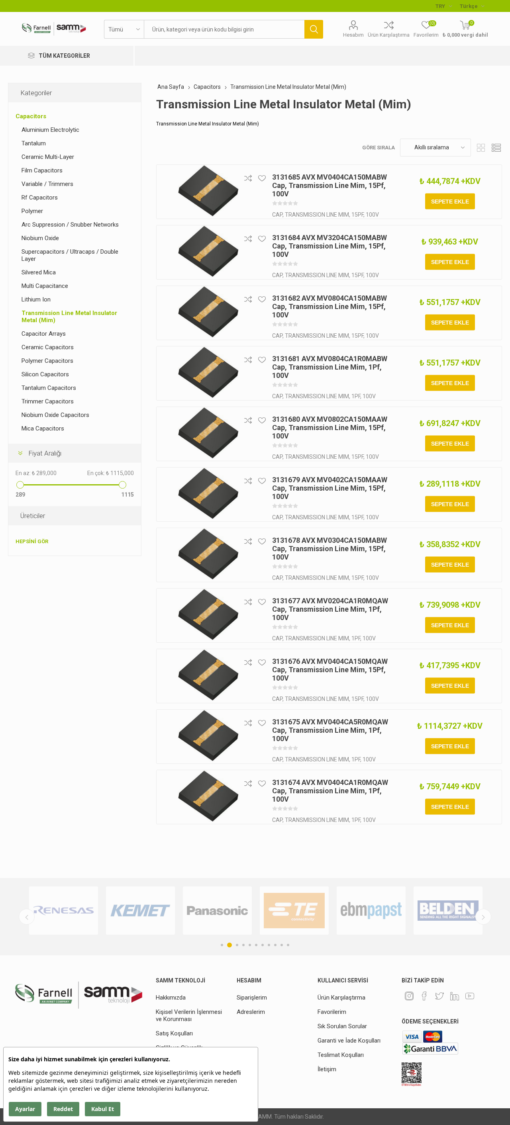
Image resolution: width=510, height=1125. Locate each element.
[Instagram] (409, 996)
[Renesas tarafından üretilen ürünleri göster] (63, 910)
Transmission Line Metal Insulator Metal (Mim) (69, 316)
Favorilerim (332, 1011)
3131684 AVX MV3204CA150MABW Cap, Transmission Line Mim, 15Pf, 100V (329, 245)
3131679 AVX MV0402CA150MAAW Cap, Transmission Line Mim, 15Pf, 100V (329, 488)
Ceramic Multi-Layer (48, 156)
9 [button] (275, 945)
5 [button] (250, 945)
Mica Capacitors (43, 428)
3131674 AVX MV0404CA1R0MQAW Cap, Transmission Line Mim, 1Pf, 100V (330, 790)
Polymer (32, 211)
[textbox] (224, 29)
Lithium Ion (36, 299)
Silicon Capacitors (45, 374)
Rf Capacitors (40, 197)
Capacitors (31, 116)
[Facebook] (424, 996)
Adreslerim (251, 1011)
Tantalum (34, 143)
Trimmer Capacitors (48, 401)
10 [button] (281, 945)
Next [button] (483, 917)
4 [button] (243, 945)
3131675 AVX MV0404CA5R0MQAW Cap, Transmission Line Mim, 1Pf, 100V (330, 730)
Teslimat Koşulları (341, 1054)
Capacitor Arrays (44, 333)
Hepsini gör (32, 541)
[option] (63, 910)
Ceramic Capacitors (48, 347)
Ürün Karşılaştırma (389, 35)
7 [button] (262, 945)
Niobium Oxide (40, 238)
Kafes (481, 148)
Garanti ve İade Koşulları (349, 1040)
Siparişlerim (252, 997)
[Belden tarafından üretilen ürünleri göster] (448, 910)
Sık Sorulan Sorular (342, 1026)
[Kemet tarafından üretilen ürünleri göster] (140, 910)
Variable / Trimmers (47, 184)
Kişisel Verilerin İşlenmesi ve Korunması (189, 1015)
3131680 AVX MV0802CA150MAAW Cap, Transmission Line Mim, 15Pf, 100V (329, 427)
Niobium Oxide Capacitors (55, 415)
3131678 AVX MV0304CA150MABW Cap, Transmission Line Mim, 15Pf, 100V (329, 548)
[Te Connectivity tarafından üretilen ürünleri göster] (294, 910)
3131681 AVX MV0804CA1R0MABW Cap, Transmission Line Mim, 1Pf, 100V (329, 367)
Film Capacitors (42, 170)
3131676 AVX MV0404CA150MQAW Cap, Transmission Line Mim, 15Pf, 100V (330, 669)
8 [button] (269, 945)
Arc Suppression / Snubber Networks (70, 224)
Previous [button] (27, 917)
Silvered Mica (39, 272)
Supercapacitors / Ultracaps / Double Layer (70, 255)
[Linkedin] (454, 996)
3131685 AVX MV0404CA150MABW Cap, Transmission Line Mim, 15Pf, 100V (329, 185)
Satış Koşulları (174, 1033)
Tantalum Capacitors (49, 387)
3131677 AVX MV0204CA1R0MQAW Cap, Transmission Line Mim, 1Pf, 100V (330, 609)
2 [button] (229, 945)
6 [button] (256, 945)
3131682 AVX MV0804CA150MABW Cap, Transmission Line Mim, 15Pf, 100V (329, 306)
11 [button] (288, 945)
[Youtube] (469, 996)
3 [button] (237, 945)
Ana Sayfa (170, 87)
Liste (496, 148)
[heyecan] (439, 996)
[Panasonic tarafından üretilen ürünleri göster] (217, 910)
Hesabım (353, 35)
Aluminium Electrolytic (50, 129)
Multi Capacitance (45, 286)
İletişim (327, 1069)
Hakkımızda (171, 997)
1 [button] (222, 945)
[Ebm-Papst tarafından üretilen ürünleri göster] (371, 910)
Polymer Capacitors (47, 360)
